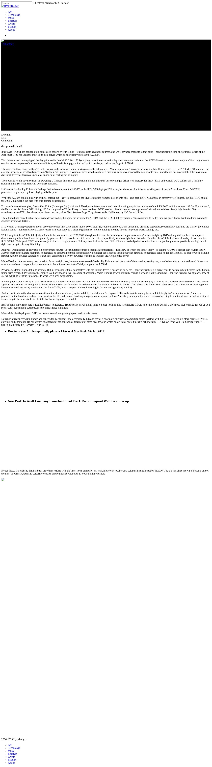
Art (9, 11)
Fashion (12, 26)
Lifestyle (12, 20)
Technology (14, 14)
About (11, 29)
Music (11, 17)
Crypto (11, 23)
